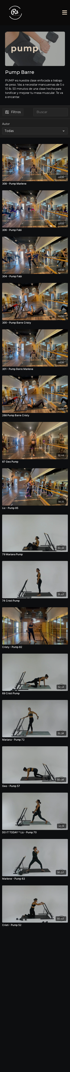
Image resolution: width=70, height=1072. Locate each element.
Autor (6, 124)
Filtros (16, 112)
